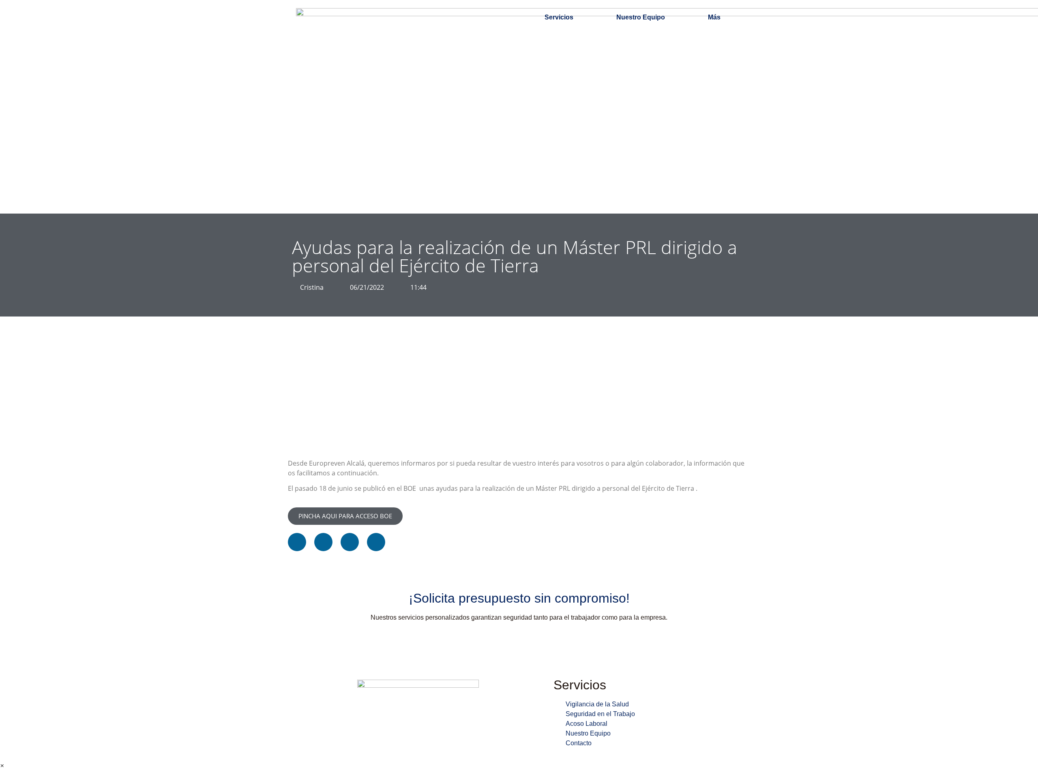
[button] (297, 542)
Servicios (559, 17)
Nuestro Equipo (640, 17)
